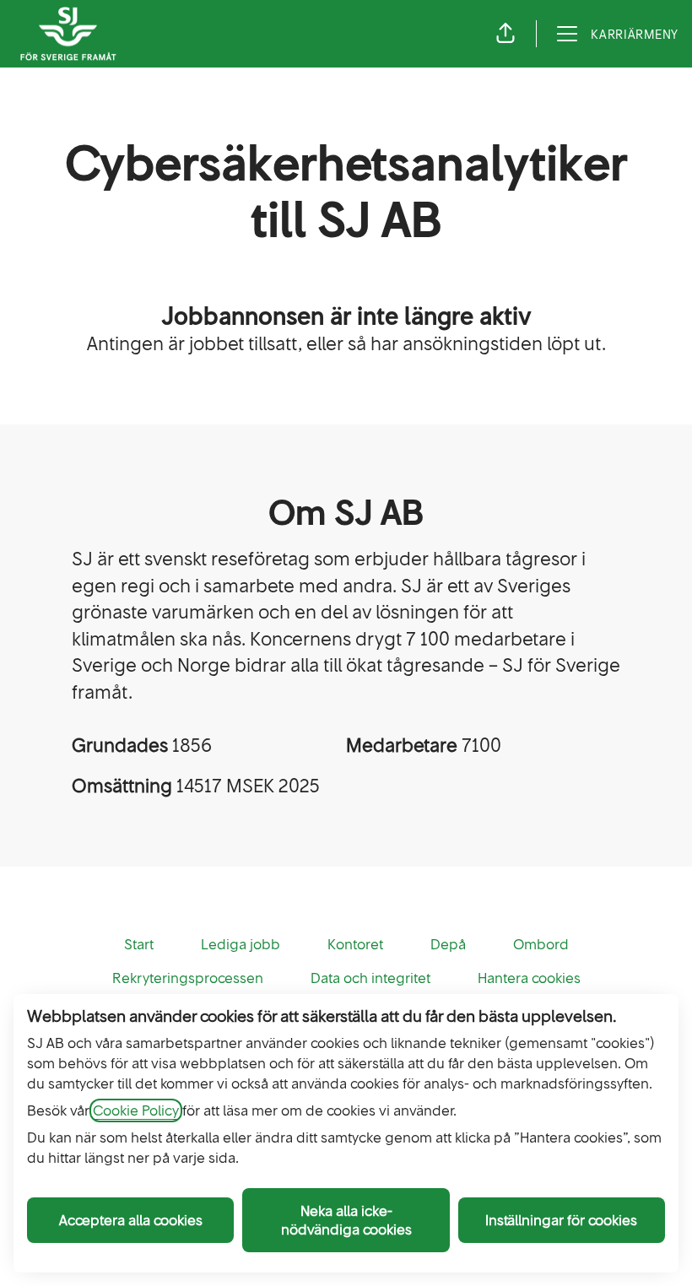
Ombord (541, 944)
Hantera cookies (529, 978)
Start (139, 944)
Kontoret (355, 944)
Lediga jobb (240, 944)
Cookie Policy (136, 1110)
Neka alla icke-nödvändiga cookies (346, 1220)
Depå (448, 944)
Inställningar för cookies (561, 1220)
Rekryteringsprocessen (187, 978)
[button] (505, 33)
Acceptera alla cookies (131, 1220)
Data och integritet (370, 978)
